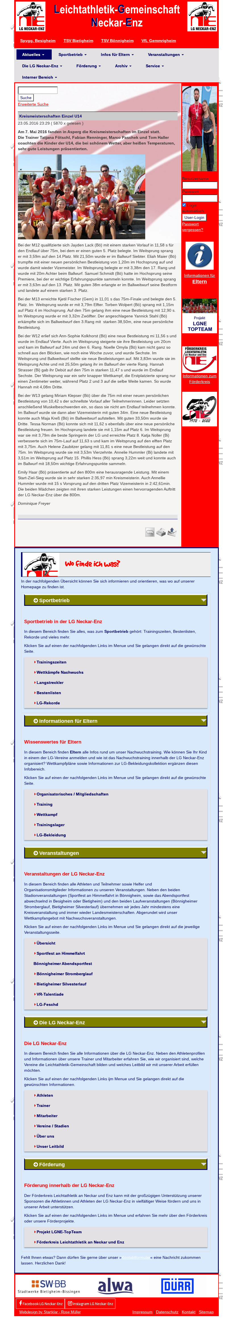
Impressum (142, 1312)
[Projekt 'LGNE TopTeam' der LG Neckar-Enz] (199, 315)
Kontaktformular (136, 1257)
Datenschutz (167, 1312)
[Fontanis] (115, 1286)
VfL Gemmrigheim (159, 40)
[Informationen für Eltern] (200, 255)
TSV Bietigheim (78, 40)
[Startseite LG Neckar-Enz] (116, 16)
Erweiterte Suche (33, 104)
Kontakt (188, 1312)
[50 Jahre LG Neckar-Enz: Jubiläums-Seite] (199, 409)
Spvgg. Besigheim (37, 40)
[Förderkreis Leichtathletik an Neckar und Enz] (199, 359)
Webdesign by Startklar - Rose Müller (50, 1312)
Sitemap (206, 1312)
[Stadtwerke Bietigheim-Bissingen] (48, 1286)
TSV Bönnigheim (117, 40)
